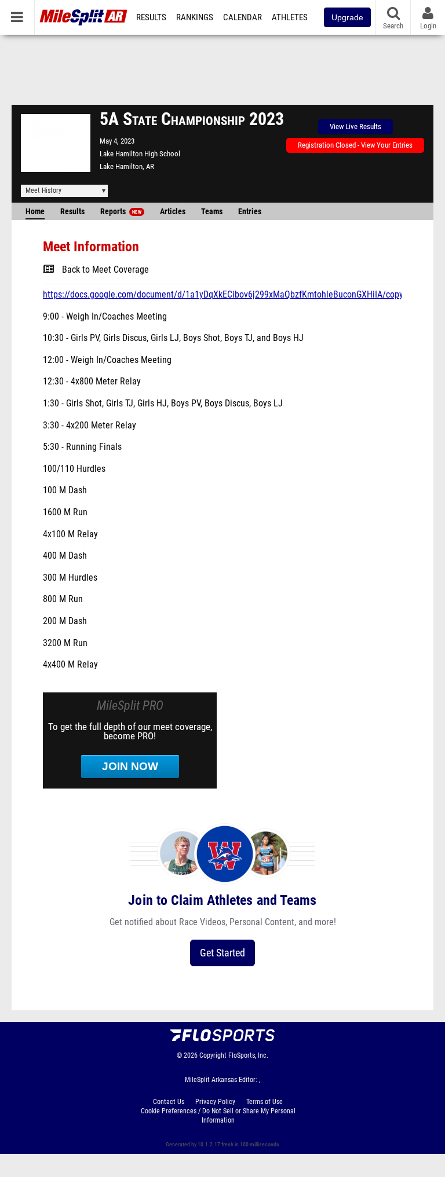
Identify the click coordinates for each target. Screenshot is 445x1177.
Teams (211, 212)
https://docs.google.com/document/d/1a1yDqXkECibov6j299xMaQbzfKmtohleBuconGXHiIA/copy (223, 294)
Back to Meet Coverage (105, 270)
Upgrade (347, 17)
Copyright (213, 1055)
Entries (249, 212)
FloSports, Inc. (248, 1055)
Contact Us (168, 1102)
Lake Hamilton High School (140, 153)
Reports (120, 212)
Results (151, 17)
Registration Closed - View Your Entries (355, 145)
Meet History (43, 190)
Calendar (242, 17)
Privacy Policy (215, 1102)
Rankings (194, 17)
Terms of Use (264, 1102)
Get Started (222, 953)
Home (35, 212)
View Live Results (355, 126)
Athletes (290, 17)
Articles (172, 212)
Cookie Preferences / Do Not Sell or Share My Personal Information (218, 1115)
